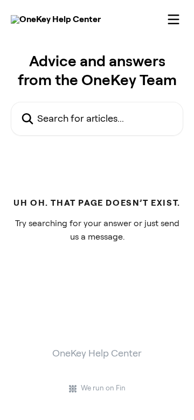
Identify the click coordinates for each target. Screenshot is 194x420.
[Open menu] (173, 19)
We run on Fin (103, 388)
